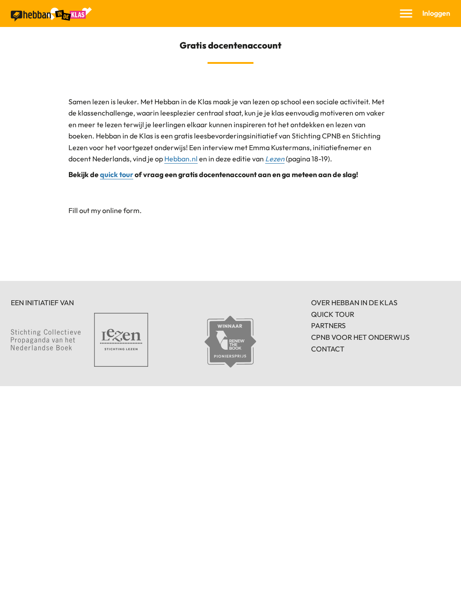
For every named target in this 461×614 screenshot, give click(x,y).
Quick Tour (332, 314)
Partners (328, 325)
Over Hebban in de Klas (354, 302)
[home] (51, 14)
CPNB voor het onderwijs (360, 337)
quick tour (116, 174)
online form (121, 210)
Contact (327, 348)
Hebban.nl (181, 158)
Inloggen (436, 13)
